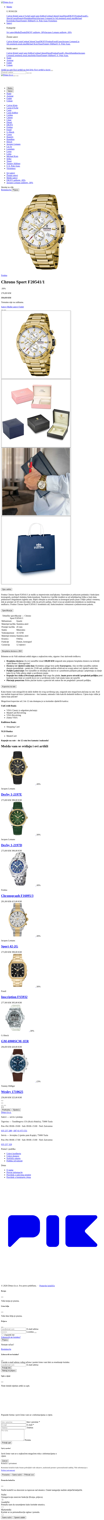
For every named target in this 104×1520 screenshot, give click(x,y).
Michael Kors (32, 44)
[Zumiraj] (5, 1105)
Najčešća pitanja (13, 1158)
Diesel (66, 16)
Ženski (23, 32)
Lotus (72, 18)
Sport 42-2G (9, 946)
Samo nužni (17, 1475)
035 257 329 (6, 1144)
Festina (78, 16)
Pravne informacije (14, 1172)
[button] (7, 70)
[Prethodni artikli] (2, 1100)
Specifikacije (7, 611)
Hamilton (28, 18)
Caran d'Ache (12, 108)
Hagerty (20, 18)
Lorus (67, 18)
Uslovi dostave (12, 1156)
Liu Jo (54, 18)
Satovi (10, 91)
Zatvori (5, 1461)
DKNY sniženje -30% (35, 32)
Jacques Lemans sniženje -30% (58, 32)
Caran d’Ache (23, 16)
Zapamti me (9, 1335)
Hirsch (35, 18)
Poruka (28, 1440)
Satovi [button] (9, 23)
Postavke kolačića (47, 1286)
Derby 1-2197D (11, 845)
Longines (61, 18)
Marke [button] (9, 7)
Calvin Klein (11, 16)
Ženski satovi (12, 175)
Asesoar (9, 60)
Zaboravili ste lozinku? (11, 1337)
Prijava (5, 1340)
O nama (9, 1170)
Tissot (18, 21)
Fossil (83, 16)
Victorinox (52, 21)
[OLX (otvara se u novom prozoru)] (52, 1281)
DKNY (72, 16)
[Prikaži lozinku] (35, 1332)
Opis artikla (6, 589)
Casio (32, 16)
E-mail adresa (32, 1329)
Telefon (30, 1427)
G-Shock (66, 53)
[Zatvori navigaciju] (17, 75)
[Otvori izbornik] (52, 70)
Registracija (6, 1349)
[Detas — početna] (7, 75)
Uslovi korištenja (13, 1153)
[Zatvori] (2, 1105)
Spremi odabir (19, 1518)
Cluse (60, 16)
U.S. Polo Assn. (41, 21)
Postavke (6, 1475)
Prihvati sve (29, 1475)
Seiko (13, 21)
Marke (10, 88)
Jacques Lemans (45, 18)
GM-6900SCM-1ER (15, 1041)
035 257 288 (6, 1131)
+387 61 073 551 (19, 1131)
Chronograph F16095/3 (17, 895)
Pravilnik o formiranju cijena (18, 1177)
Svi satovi (10, 32)
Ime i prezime (33, 1422)
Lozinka (30, 1332)
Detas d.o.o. (6, 1112)
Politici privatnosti (8, 1470)
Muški (17, 32)
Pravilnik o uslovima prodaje (18, 1175)
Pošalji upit (6, 1443)
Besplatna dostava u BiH (12, 651)
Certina (49, 16)
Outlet (9, 63)
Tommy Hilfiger (27, 21)
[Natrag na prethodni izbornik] (15, 75)
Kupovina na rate (8, 687)
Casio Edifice (40, 16)
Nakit (8, 58)
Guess (14, 18)
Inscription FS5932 (14, 997)
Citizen (55, 16)
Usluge (9, 65)
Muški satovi (11, 178)
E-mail (30, 1425)
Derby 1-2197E (11, 794)
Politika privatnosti (14, 1161)
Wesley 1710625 (12, 1091)
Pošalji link (6, 1368)
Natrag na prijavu (8, 1371)
